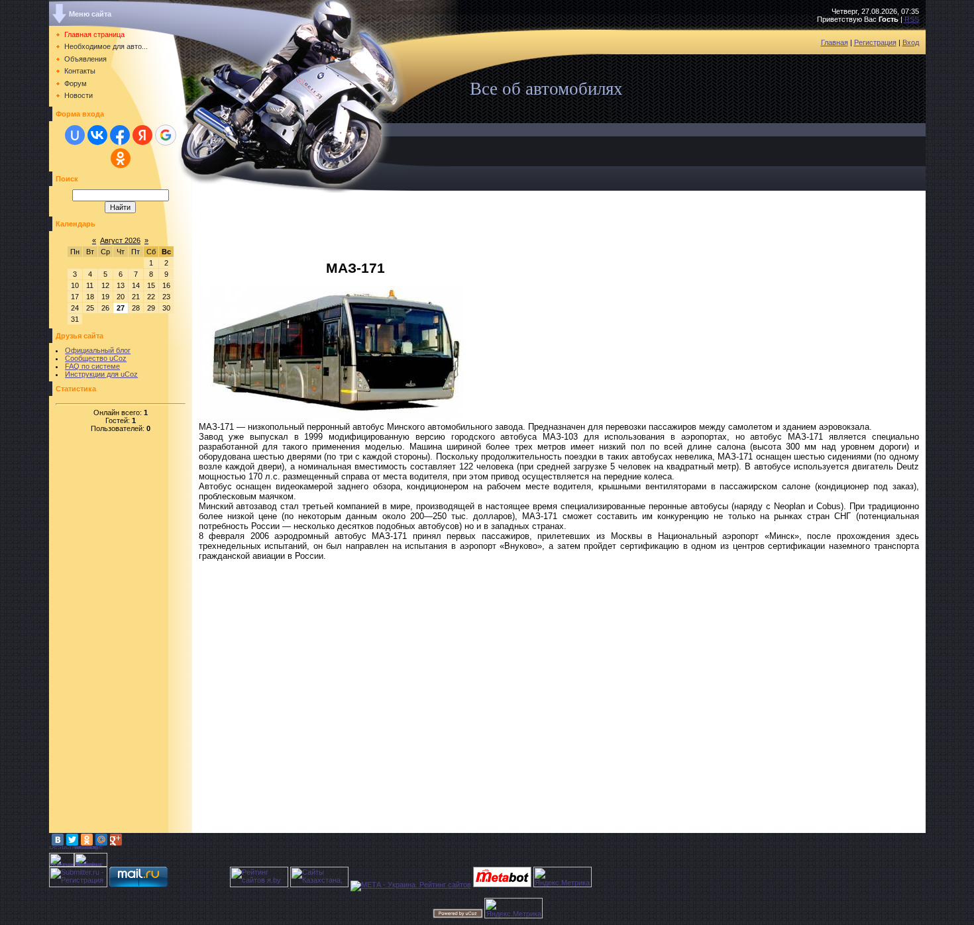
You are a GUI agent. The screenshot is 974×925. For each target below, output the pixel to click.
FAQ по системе (92, 366)
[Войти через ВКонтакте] (97, 135)
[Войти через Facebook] (120, 135)
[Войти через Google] (165, 135)
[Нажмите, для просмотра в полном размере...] (331, 419)
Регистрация (875, 42)
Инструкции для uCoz (101, 374)
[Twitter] (72, 840)
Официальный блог (98, 350)
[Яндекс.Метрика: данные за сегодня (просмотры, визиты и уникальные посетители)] (562, 877)
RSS (911, 19)
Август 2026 (120, 240)
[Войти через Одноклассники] (121, 158)
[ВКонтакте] (58, 840)
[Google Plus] (116, 840)
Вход (910, 42)
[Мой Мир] (101, 840)
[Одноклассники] (87, 840)
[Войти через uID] (75, 135)
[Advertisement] (102, 634)
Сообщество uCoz (96, 358)
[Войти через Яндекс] (142, 135)
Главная (834, 42)
